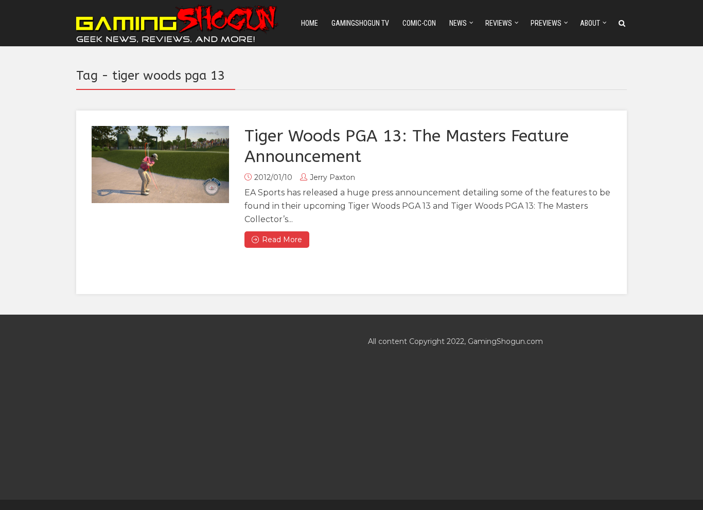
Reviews (498, 23)
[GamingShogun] (178, 22)
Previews (546, 23)
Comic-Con (419, 23)
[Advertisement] (205, 407)
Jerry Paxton (332, 177)
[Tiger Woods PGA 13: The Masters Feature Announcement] (160, 164)
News (458, 23)
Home (309, 23)
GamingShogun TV (360, 23)
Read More (282, 239)
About (590, 23)
